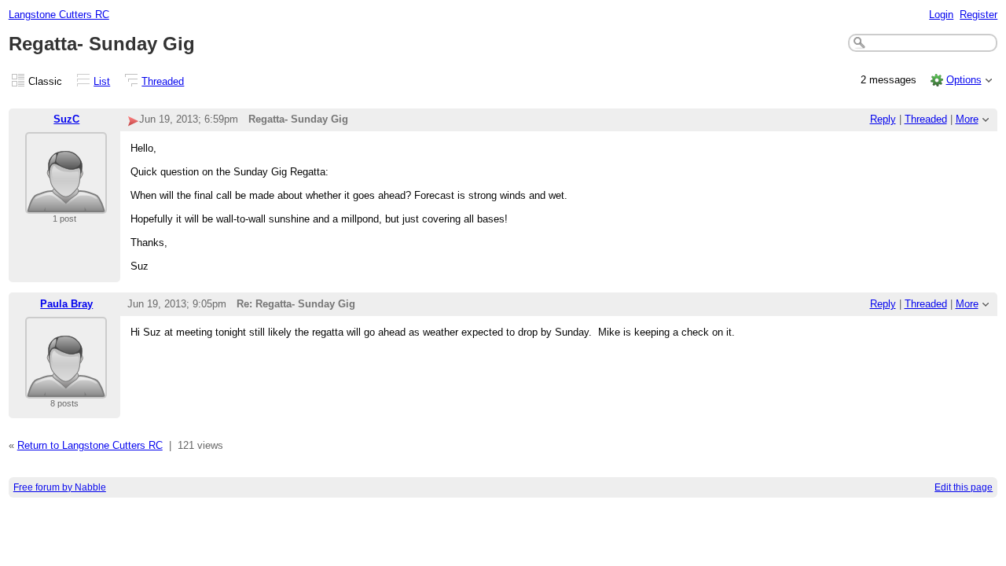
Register (978, 14)
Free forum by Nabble (59, 487)
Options (964, 80)
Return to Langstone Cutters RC (90, 445)
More (967, 119)
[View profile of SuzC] (66, 204)
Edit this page (963, 487)
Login (941, 14)
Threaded (162, 81)
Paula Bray (66, 304)
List (102, 81)
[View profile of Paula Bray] (66, 389)
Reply (883, 119)
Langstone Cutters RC (59, 14)
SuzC (66, 119)
